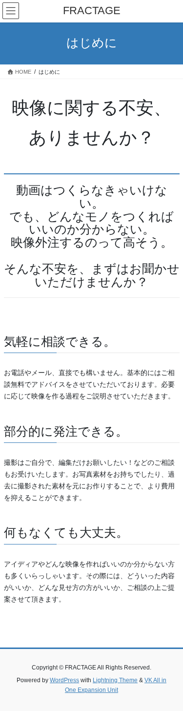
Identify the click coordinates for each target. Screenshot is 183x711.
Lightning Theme (115, 680)
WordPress (64, 680)
